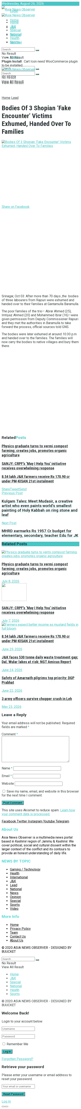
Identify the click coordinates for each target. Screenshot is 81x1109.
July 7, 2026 (10, 621)
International (19, 877)
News (14, 893)
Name (7, 768)
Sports (15, 42)
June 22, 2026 (12, 691)
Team (14, 933)
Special (15, 30)
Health (14, 38)
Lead (14, 98)
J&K (13, 26)
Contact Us (18, 936)
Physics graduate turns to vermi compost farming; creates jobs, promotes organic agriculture (35, 450)
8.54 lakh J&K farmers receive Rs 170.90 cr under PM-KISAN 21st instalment (36, 478)
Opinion (15, 897)
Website (8, 784)
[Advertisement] (40, 250)
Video (14, 909)
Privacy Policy (20, 929)
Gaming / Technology (25, 869)
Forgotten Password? (17, 1059)
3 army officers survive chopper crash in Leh (37, 699)
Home (14, 20)
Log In (6, 1101)
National (16, 34)
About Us (16, 940)
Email (7, 776)
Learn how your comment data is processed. (38, 812)
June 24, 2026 (12, 670)
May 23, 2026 (11, 707)
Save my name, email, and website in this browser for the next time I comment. (40, 793)
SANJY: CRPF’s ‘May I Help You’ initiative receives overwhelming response (34, 465)
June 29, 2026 (12, 649)
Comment (10, 734)
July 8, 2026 (10, 581)
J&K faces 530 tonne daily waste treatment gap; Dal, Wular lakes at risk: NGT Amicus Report (40, 659)
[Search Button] (37, 69)
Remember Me (17, 1044)
